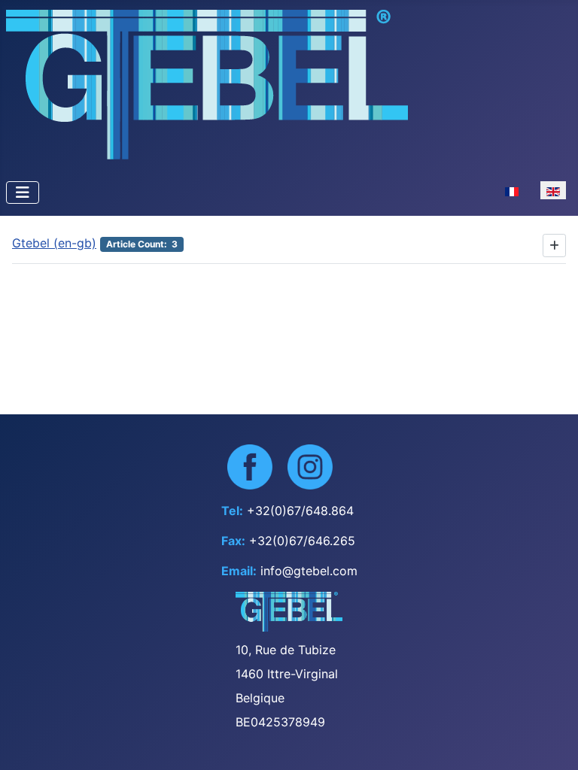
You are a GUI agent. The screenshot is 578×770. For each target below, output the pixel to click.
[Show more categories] (554, 245)
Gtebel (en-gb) (54, 242)
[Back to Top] (551, 742)
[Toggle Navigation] (22, 192)
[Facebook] (249, 465)
